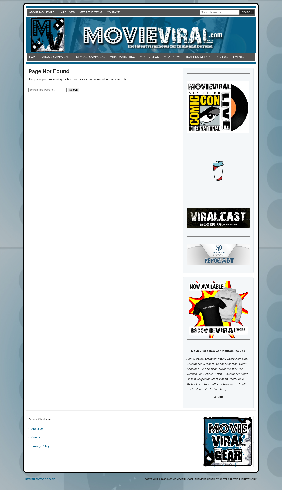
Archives (68, 12)
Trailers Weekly (198, 56)
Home (33, 56)
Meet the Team (91, 12)
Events (238, 56)
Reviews (222, 56)
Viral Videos (149, 56)
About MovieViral (42, 12)
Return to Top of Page (40, 479)
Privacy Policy (40, 446)
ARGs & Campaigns (55, 56)
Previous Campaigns (89, 56)
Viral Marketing (122, 56)
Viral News (172, 56)
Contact (113, 12)
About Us (37, 429)
